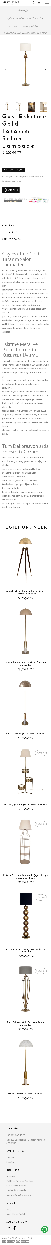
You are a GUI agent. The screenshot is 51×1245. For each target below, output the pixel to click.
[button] (45, 68)
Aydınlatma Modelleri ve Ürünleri (23, 18)
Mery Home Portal (15, 1213)
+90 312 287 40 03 (15, 1135)
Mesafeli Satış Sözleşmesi (18, 1194)
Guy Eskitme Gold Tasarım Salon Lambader (25, 32)
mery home (16, 180)
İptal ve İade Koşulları (16, 1190)
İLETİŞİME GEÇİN (13, 170)
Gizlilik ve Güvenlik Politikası (19, 1181)
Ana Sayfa (23, 9)
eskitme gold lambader (12, 176)
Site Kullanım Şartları (16, 1185)
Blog (8, 1209)
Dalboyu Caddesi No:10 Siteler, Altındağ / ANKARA (25, 1141)
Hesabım (10, 1157)
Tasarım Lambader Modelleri (23, 26)
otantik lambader (31, 176)
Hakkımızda (11, 1176)
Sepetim (10, 1161)
